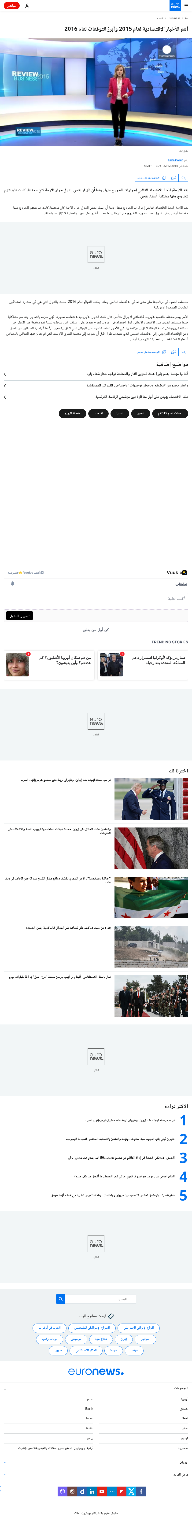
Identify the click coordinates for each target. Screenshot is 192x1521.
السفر (185, 1428)
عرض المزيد (181, 1474)
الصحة (89, 1418)
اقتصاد (160, 19)
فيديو (184, 1438)
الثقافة (89, 1428)
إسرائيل (145, 1339)
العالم (90, 1399)
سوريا (58, 1350)
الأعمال (184, 1409)
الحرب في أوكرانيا (49, 1328)
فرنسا (134, 1350)
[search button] (60, 1299)
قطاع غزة (101, 1339)
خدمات (183, 1462)
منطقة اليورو (73, 413)
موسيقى (76, 1339)
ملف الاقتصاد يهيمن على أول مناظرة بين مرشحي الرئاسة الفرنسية (141, 397)
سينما (113, 1350)
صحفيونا (183, 1448)
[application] (96, 92)
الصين (140, 413)
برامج (90, 1438)
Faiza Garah (175, 160)
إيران (124, 1339)
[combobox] (96, 1299)
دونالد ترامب (49, 1339)
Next (184, 1418)
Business (174, 19)
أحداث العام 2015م (170, 413)
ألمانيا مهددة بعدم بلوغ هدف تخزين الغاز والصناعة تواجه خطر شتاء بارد (137, 374)
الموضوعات (181, 1388)
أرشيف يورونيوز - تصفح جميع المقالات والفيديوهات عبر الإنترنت (55, 1448)
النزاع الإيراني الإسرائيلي (138, 1328)
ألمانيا (119, 413)
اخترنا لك (178, 771)
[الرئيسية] (186, 18)
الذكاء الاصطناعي (86, 1350)
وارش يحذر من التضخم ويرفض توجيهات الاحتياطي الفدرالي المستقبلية (137, 385)
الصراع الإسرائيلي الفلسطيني (92, 1328)
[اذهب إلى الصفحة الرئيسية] (175, 5)
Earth (89, 1409)
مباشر (11, 5)
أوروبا (184, 1399)
